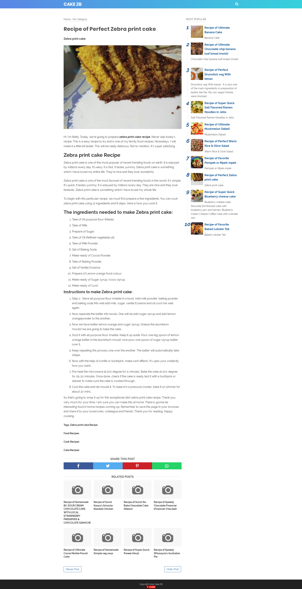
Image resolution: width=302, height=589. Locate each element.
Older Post (173, 569)
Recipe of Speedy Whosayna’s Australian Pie (167, 553)
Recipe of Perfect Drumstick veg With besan (217, 74)
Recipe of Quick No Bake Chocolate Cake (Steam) (136, 505)
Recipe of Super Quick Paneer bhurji (137, 551)
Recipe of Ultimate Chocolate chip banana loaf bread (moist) (220, 49)
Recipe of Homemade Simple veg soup (106, 551)
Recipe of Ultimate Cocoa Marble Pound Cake (76, 553)
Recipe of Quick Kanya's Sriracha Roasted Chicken (103, 505)
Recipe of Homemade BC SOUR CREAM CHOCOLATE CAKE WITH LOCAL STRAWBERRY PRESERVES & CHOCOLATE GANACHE (77, 512)
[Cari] (236, 4)
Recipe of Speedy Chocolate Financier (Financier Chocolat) (165, 505)
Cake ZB (73, 4)
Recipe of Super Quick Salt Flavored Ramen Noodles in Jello (219, 107)
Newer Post (72, 569)
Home (67, 19)
